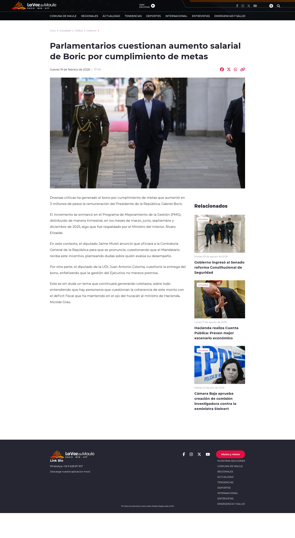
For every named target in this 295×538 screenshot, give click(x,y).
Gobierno (91, 31)
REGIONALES (89, 16)
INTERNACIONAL (176, 16)
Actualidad (65, 31)
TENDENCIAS (133, 16)
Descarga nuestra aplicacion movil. (70, 471)
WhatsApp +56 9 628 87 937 (66, 466)
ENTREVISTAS (201, 16)
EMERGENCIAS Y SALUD (229, 16)
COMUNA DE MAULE (63, 16)
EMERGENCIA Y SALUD (231, 504)
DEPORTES (153, 16)
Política (79, 31)
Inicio (53, 31)
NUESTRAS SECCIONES (231, 460)
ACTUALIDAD (111, 16)
